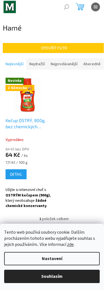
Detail (16, 174)
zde (70, 244)
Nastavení (52, 259)
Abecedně (92, 64)
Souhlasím (52, 276)
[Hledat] (66, 6)
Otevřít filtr (54, 48)
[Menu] (95, 6)
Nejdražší (37, 64)
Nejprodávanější (64, 64)
